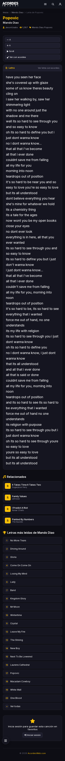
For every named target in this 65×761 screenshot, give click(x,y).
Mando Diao (17, 12)
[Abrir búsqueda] (52, 4)
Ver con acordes (18, 57)
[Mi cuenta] (60, 4)
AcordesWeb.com (37, 753)
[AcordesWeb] (12, 3)
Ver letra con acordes (48, 68)
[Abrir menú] (45, 4)
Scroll (11, 51)
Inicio (5, 12)
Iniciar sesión (34, 735)
